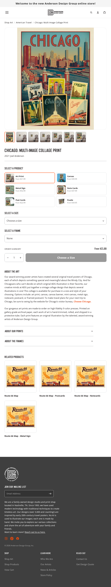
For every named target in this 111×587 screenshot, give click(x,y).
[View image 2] (21, 137)
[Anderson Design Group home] (55, 12)
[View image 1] (9, 137)
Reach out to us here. (35, 532)
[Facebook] (17, 538)
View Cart (9, 569)
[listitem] (81, 178)
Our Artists (45, 564)
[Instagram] (6, 538)
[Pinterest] (11, 538)
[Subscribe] (50, 493)
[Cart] (104, 12)
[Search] (91, 12)
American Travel (24, 22)
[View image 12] (33, 137)
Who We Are (46, 558)
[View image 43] (81, 137)
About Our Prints (14, 331)
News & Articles (48, 569)
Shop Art (8, 22)
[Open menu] (6, 12)
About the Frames (14, 341)
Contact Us (81, 558)
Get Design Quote (85, 564)
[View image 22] (45, 137)
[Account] (98, 12)
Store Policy (46, 575)
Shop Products (11, 564)
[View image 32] (57, 137)
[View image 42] (69, 137)
